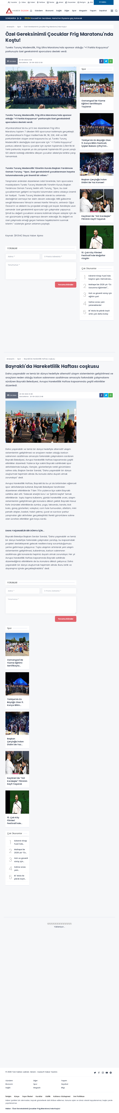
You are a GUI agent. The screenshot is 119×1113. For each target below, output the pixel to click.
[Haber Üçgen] (17, 10)
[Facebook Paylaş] (101, 61)
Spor (74, 10)
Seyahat (103, 10)
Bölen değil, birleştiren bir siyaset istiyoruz (48, 18)
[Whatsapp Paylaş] (110, 61)
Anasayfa (10, 27)
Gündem (39, 10)
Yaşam (93, 10)
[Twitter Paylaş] (106, 61)
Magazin (83, 10)
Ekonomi (49, 10)
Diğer (66, 10)
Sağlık (59, 10)
